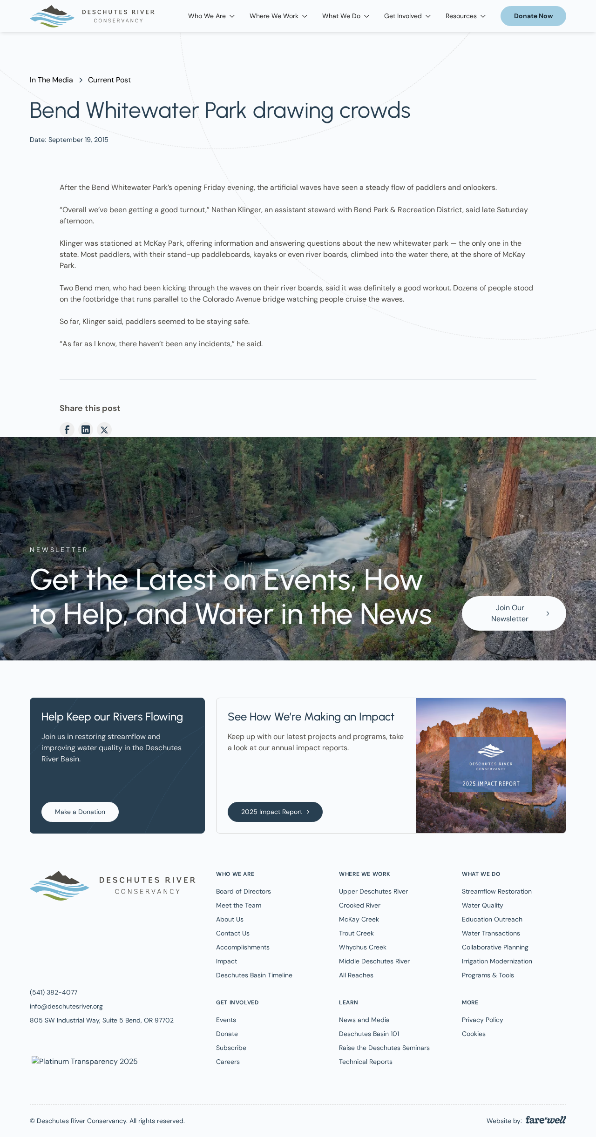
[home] (92, 16)
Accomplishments (243, 947)
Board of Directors (243, 891)
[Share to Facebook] (67, 429)
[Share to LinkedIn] (85, 429)
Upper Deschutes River (373, 891)
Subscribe (231, 1047)
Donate (227, 1033)
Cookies (474, 1033)
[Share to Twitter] (104, 429)
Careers (228, 1061)
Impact (226, 961)
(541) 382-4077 (53, 992)
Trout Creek (356, 933)
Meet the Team (238, 905)
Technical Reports (366, 1061)
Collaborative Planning (495, 947)
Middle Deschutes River (374, 961)
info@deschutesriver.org (66, 1006)
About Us (230, 919)
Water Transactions (491, 933)
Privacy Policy (482, 1020)
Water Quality (482, 905)
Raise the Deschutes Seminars (384, 1047)
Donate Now (533, 16)
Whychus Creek (362, 947)
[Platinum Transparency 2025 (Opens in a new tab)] (84, 1061)
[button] (211, 16)
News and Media (364, 1020)
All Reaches (356, 975)
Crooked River (359, 905)
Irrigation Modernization (497, 961)
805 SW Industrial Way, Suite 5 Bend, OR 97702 (102, 1020)
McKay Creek (359, 919)
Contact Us (233, 933)
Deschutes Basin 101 (369, 1033)
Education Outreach (492, 919)
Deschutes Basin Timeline (254, 975)
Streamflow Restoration (497, 891)
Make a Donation (80, 811)
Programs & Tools (488, 975)
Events (226, 1020)
